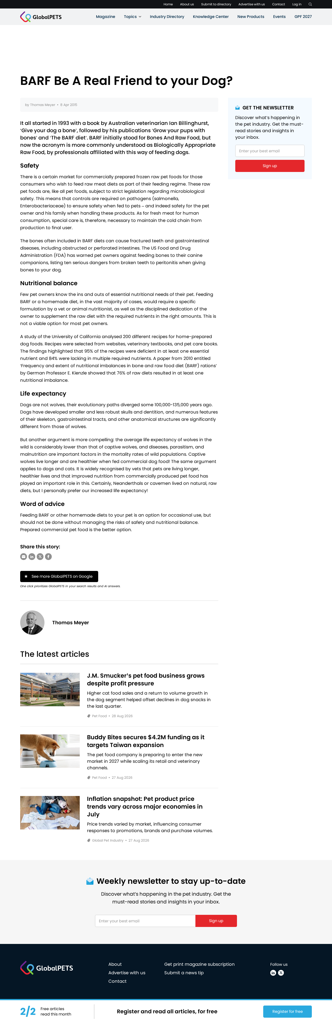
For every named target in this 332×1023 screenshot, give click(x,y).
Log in (296, 4)
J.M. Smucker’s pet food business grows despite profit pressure (146, 679)
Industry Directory (167, 16)
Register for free (287, 1011)
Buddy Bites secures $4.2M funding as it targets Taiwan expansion (145, 741)
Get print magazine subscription (199, 964)
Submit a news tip (184, 973)
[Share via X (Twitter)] (40, 556)
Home (168, 4)
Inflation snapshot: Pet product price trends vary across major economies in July (145, 806)
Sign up (270, 166)
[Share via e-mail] (23, 556)
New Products (250, 16)
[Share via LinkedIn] (31, 556)
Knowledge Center (211, 16)
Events (279, 16)
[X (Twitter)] (281, 973)
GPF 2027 (303, 16)
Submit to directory (216, 4)
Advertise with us (251, 4)
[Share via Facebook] (48, 556)
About (115, 964)
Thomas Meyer (42, 104)
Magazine (105, 16)
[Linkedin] (273, 973)
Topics (130, 16)
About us (187, 4)
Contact (278, 4)
